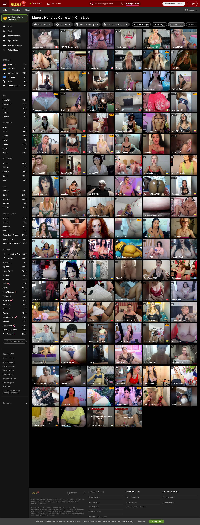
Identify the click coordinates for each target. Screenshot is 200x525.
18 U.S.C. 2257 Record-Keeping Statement (12, 392)
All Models (7, 387)
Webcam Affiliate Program (136, 507)
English (74, 493)
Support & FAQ (8, 354)
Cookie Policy (127, 521)
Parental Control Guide (98, 516)
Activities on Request (115, 24)
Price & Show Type (87, 24)
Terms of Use (8, 374)
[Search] (122, 4)
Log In (192, 4)
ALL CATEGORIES (16, 341)
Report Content (9, 362)
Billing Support (8, 358)
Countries (64, 24)
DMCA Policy (94, 507)
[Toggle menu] (4, 3)
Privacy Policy (8, 370)
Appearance (43, 24)
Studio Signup (8, 383)
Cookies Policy (95, 512)
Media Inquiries (9, 366)
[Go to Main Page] (18, 3)
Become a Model (9, 379)
